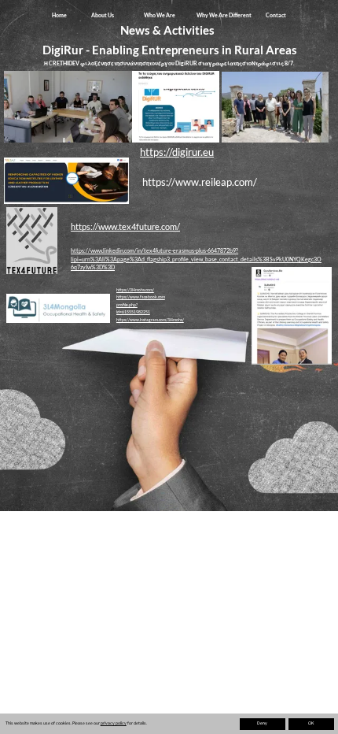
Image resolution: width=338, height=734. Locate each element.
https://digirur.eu (177, 152)
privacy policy (114, 723)
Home (59, 15)
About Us (102, 15)
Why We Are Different (224, 15)
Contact (276, 15)
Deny (262, 723)
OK (311, 723)
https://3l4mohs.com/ (135, 289)
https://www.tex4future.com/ (125, 226)
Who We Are (159, 15)
